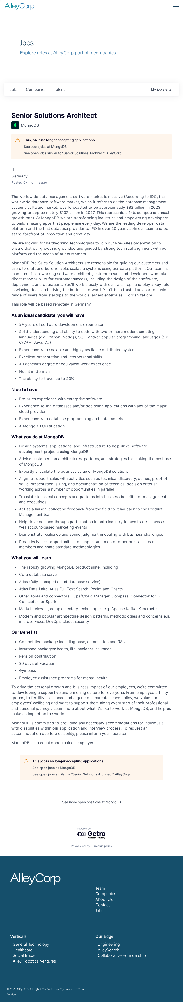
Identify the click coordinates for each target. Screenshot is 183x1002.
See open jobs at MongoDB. (46, 147)
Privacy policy (80, 846)
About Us (104, 900)
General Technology (31, 945)
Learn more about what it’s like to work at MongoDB (100, 708)
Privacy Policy (63, 989)
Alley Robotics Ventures (34, 962)
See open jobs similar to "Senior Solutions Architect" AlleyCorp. (73, 153)
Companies (105, 894)
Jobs (99, 911)
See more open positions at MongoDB (91, 802)
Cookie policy (103, 846)
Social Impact (25, 956)
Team (100, 889)
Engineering (109, 945)
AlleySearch (108, 950)
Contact (102, 905)
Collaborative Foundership (122, 956)
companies (36, 89)
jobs (14, 89)
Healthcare (22, 950)
